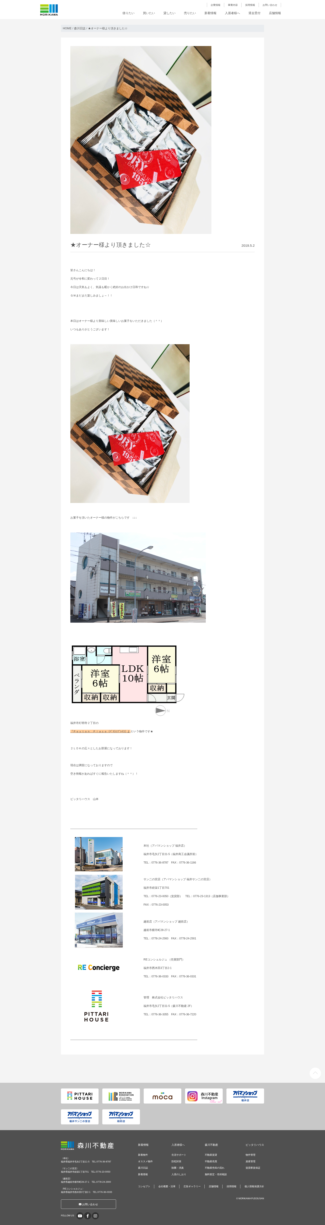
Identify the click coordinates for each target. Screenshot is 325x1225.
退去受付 (254, 13)
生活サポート (179, 1154)
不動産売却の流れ (214, 1167)
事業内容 (233, 5)
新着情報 (210, 13)
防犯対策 (176, 1161)
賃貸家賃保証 (253, 1167)
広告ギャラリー (192, 1186)
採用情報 (250, 5)
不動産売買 (211, 1161)
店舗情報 (275, 13)
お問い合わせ (270, 5)
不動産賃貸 (211, 1154)
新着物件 (143, 1154)
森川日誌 (143, 1167)
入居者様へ (232, 13)
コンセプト (144, 1186)
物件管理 (250, 1154)
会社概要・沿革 (166, 1186)
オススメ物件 (145, 1161)
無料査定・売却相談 (216, 1174)
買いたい (149, 13)
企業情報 (215, 5)
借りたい (128, 13)
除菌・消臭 (178, 1167)
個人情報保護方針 (254, 1186)
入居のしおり (179, 1174)
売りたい (190, 13)
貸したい (169, 13)
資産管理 (250, 1161)
